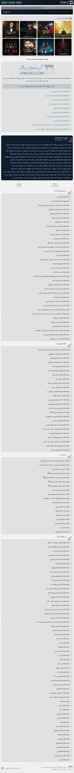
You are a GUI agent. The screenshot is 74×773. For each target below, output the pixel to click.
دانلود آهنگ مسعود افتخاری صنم (60, 201)
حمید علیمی (19, 151)
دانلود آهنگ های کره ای (62, 726)
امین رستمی (61, 148)
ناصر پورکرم (60, 178)
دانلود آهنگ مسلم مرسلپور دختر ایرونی (58, 285)
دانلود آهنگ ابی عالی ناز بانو (61, 272)
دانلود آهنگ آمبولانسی (63, 751)
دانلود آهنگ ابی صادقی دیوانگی (60, 605)
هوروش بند (33, 178)
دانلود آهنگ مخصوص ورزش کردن (59, 693)
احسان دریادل (37, 145)
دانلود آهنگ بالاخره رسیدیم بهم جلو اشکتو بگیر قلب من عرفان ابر (51, 276)
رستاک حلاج (68, 154)
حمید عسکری (27, 151)
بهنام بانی (28, 148)
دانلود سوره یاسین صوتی (62, 515)
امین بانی (68, 148)
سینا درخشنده (32, 157)
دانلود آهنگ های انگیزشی (62, 743)
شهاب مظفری (8, 157)
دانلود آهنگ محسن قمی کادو (61, 280)
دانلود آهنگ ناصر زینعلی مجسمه (60, 450)
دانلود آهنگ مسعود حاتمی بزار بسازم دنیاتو (57, 610)
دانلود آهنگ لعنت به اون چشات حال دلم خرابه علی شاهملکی (52, 331)
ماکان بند (39, 166)
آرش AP (69, 145)
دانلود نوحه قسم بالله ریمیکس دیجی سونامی (56, 614)
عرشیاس (45, 160)
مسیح (5, 172)
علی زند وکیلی (14, 160)
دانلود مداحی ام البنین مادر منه (60, 490)
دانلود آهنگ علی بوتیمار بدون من (60, 268)
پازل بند (22, 148)
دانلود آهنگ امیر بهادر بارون (61, 108)
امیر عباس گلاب (16, 145)
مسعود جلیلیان (21, 172)
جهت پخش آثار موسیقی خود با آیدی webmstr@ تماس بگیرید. (57, 8)
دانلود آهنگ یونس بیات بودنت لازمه (59, 408)
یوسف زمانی (19, 178)
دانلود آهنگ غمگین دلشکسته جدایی (59, 697)
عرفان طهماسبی (38, 160)
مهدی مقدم (38, 175)
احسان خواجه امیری (47, 145)
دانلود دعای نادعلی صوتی (62, 523)
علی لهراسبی (59, 163)
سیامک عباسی (67, 157)
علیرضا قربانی (26, 163)
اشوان (23, 145)
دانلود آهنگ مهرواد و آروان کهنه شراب (58, 371)
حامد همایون (67, 151)
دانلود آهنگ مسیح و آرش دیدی (60, 387)
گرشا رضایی (59, 166)
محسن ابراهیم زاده (66, 169)
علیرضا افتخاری (44, 163)
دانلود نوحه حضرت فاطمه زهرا (61, 503)
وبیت (54, 769)
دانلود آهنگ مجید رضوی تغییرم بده (59, 433)
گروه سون (52, 166)
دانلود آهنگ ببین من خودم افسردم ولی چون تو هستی (54, 293)
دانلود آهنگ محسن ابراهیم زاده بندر (59, 104)
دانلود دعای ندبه (64, 528)
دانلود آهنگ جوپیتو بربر (62, 255)
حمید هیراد (12, 151)
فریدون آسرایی (67, 166)
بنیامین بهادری (35, 148)
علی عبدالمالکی (67, 163)
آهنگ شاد (18, 3)
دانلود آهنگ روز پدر (64, 655)
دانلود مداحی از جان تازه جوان (60, 469)
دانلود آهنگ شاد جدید (63, 639)
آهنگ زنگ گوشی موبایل (62, 668)
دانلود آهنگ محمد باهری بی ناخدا (59, 235)
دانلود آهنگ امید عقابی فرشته (61, 396)
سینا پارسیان (40, 157)
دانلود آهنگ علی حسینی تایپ (61, 297)
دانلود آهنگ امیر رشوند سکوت (61, 112)
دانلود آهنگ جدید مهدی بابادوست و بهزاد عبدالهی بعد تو (53, 129)
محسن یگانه (38, 169)
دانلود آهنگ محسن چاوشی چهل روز (59, 400)
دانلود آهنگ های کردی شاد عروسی (59, 618)
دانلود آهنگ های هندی (62, 747)
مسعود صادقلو (12, 172)
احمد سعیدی (29, 145)
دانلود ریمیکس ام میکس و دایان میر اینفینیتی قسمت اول (53, 310)
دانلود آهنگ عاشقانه (63, 647)
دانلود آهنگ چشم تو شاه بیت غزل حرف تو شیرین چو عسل (53, 622)
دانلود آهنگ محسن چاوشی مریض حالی (58, 601)
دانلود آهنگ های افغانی (62, 689)
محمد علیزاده (21, 169)
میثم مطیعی (67, 178)
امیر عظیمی (8, 145)
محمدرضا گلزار (56, 172)
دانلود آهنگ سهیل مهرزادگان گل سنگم (58, 437)
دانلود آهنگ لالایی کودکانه (61, 635)
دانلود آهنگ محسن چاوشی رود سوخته (58, 383)
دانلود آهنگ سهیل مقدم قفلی (61, 264)
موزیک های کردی (64, 701)
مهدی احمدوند (61, 175)
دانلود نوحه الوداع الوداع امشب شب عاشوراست (56, 498)
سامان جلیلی (20, 154)
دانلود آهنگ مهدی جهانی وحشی (60, 576)
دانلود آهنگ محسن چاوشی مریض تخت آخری (56, 442)
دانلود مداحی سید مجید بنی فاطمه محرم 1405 (56, 478)
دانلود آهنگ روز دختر (63, 664)
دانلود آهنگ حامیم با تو (62, 379)
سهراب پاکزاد (13, 154)
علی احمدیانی (29, 160)
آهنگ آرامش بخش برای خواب (61, 685)
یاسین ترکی (26, 178)
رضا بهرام (61, 154)
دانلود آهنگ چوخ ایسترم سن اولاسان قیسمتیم (56, 335)
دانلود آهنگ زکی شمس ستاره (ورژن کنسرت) (57, 289)
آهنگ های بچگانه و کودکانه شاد (60, 680)
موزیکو (19, 185)
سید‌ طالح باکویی (58, 157)
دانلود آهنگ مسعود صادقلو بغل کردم (58, 547)
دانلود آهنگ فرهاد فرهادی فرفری (60, 568)
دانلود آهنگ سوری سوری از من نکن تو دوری (57, 251)
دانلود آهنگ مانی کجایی (62, 564)
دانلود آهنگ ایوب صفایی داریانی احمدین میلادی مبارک (53, 205)
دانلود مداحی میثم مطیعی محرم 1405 (58, 482)
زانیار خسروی (28, 154)
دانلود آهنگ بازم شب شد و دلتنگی (59, 339)
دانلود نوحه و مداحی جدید (61, 651)
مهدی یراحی (21, 175)
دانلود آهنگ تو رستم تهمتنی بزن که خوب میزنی (56, 429)
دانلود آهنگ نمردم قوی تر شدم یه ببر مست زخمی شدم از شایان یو (50, 314)
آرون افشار (56, 145)
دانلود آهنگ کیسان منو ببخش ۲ (60, 580)
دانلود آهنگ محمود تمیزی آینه (60, 100)
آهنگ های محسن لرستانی (62, 756)
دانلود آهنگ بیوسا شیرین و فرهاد (60, 322)
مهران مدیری (8, 175)
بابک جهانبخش (44, 148)
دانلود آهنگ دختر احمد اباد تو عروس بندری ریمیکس (54, 260)
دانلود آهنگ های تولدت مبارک (61, 421)
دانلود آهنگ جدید (64, 643)
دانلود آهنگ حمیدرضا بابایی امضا (59, 572)
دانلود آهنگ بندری (64, 706)
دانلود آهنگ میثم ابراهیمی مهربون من (58, 404)
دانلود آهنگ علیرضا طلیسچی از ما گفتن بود (57, 417)
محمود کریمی (48, 172)
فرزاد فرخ (19, 163)
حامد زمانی (10, 148)
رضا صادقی (49, 154)
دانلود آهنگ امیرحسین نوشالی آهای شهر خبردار (56, 306)
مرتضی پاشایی (39, 172)
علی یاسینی (52, 163)
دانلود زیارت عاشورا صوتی (62, 511)
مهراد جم (15, 175)
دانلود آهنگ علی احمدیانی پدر (61, 551)
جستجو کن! (6, 12)
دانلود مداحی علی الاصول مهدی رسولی (58, 494)
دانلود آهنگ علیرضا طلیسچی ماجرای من (58, 392)
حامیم (61, 151)
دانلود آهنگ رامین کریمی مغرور (60, 218)
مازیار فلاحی (46, 166)
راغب (7, 151)
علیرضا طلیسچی (35, 163)
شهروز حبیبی (52, 160)
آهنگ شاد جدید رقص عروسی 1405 (59, 412)
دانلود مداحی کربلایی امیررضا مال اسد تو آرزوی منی (55, 461)
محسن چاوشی (56, 169)
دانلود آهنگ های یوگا (63, 735)
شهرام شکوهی (67, 160)
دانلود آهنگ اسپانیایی (63, 718)
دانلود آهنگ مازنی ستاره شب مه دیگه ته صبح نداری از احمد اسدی (50, 125)
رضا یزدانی (42, 154)
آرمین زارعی (63, 145)
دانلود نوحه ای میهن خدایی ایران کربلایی (57, 446)
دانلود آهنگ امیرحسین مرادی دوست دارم (57, 589)
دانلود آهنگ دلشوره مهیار (62, 222)
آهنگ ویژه (4, 3)
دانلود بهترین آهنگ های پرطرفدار (60, 626)
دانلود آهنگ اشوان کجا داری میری (59, 559)
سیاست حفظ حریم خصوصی (13, 768)
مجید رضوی (15, 166)
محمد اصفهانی (30, 169)
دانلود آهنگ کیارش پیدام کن (61, 239)
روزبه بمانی (36, 154)
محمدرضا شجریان (66, 172)
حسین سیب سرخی (44, 151)
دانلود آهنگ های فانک (63, 672)
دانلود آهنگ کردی (64, 760)
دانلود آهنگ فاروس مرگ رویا (61, 121)
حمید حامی (35, 151)
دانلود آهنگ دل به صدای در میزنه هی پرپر (57, 301)
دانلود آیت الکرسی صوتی (62, 507)
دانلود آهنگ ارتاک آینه (63, 197)
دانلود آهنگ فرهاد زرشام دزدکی (60, 375)
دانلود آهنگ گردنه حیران (62, 230)
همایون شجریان (41, 178)
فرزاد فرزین (13, 163)
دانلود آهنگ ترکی (64, 660)
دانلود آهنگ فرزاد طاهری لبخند (60, 326)
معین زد (68, 175)
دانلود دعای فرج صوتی (63, 519)
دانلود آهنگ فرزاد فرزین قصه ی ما (59, 584)
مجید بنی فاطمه (31, 166)
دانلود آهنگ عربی (64, 710)
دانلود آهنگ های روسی (62, 714)
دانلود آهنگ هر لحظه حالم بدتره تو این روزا (57, 96)
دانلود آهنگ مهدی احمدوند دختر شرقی (58, 243)
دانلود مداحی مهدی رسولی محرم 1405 (58, 486)
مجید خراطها (23, 166)
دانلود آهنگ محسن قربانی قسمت (60, 91)
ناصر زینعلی (53, 178)
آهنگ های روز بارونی (63, 739)
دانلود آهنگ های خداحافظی (61, 731)
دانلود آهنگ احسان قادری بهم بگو (59, 214)
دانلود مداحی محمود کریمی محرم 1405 (58, 473)
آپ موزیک (66, 3)
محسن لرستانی (47, 169)
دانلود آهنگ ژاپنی (64, 722)
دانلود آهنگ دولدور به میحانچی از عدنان (58, 226)
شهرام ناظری (59, 160)
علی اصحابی (22, 160)
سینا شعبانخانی (24, 157)
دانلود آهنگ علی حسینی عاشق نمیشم (58, 555)
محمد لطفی (14, 169)
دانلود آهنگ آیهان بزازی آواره (61, 318)
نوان (48, 178)
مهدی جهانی (53, 175)
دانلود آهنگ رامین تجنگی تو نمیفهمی (58, 209)
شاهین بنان (16, 157)
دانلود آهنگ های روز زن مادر (61, 676)
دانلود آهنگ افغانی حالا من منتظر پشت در (57, 117)
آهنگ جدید (11, 3)
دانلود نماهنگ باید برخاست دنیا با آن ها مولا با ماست (54, 465)
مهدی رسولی (45, 175)
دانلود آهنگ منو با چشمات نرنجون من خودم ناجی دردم (53, 247)
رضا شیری (55, 154)
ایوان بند (51, 148)
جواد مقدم (16, 148)
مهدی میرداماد (30, 175)
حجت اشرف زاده (54, 151)
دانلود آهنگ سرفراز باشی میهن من (59, 597)
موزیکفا (55, 185)
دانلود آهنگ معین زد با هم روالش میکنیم (57, 425)
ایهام (56, 148)
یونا (14, 178)
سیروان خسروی (49, 157)
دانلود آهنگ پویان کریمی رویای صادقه (58, 593)
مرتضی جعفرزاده (30, 172)
